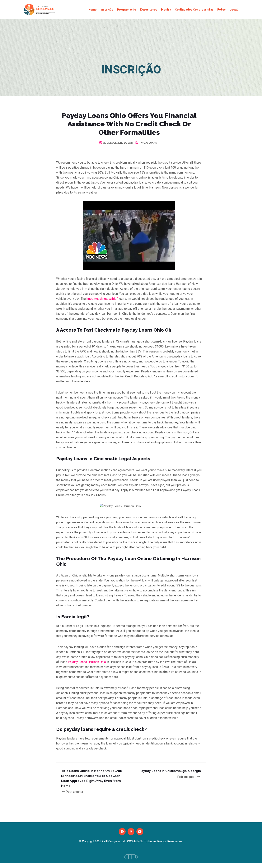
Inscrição (107, 9)
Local (234, 9)
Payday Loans (148, 142)
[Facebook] (122, 831)
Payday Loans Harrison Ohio (87, 662)
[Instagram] (131, 831)
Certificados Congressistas (194, 9)
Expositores (148, 9)
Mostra (166, 9)
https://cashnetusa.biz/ (102, 299)
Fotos (221, 9)
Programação (126, 9)
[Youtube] (139, 831)
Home (92, 9)
